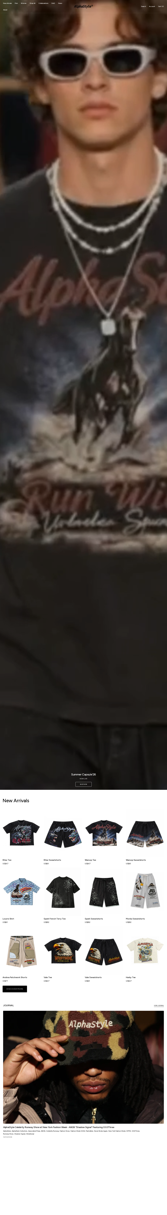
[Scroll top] (163, 1211)
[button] (143, 6)
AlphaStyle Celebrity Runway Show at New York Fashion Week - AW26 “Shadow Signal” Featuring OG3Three (58, 1127)
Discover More (15, 989)
